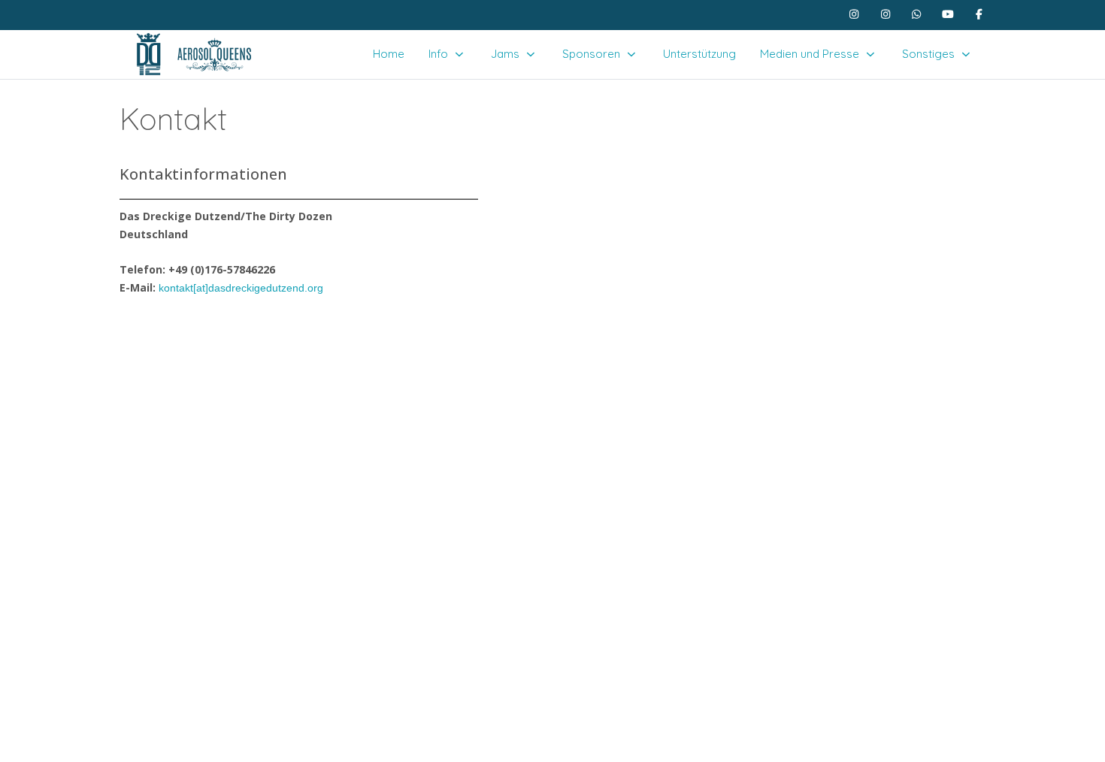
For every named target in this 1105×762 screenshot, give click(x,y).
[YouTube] (948, 14)
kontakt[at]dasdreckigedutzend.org (241, 288)
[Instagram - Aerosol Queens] (885, 14)
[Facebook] (979, 14)
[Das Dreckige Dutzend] (193, 54)
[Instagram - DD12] (854, 14)
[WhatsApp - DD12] (917, 14)
